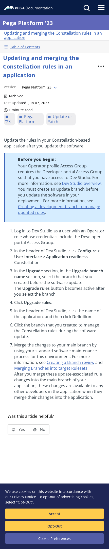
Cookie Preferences (54, 538)
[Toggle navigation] (101, 7)
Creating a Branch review (70, 362)
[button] (54, 46)
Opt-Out (54, 526)
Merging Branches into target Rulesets (50, 368)
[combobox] (39, 87)
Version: (10, 86)
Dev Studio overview (81, 183)
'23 (8, 121)
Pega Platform (27, 119)
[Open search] (86, 7)
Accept (54, 513)
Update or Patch (59, 119)
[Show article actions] (101, 66)
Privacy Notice (24, 496)
